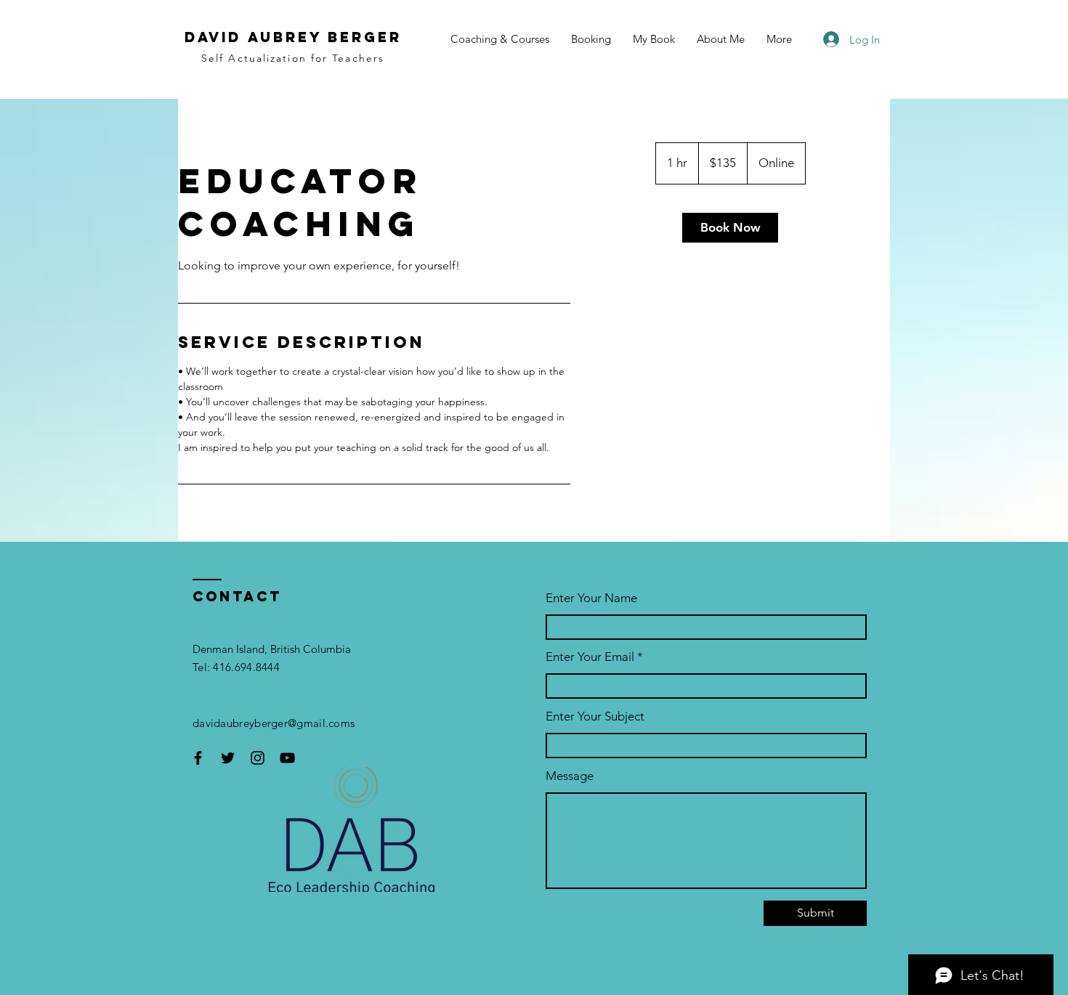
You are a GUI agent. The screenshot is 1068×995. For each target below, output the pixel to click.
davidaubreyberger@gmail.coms (274, 723)
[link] (730, 228)
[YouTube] (287, 758)
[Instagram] (257, 758)
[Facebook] (198, 758)
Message (570, 776)
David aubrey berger (293, 37)
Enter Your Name (591, 598)
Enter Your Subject (595, 716)
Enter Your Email (590, 657)
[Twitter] (228, 758)
